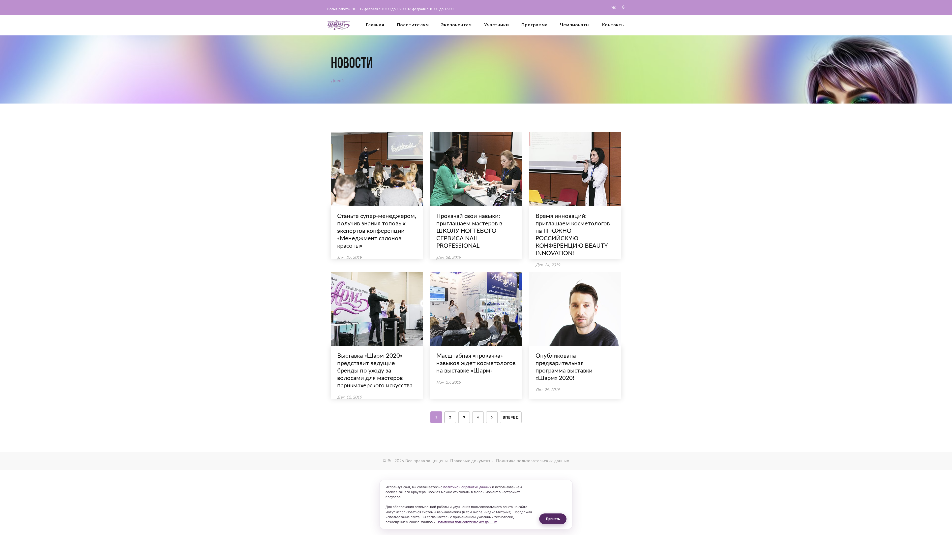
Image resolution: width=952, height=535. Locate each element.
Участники (496, 25)
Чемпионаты (575, 25)
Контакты (613, 25)
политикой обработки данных (467, 487)
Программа (534, 25)
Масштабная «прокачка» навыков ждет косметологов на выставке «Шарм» (476, 363)
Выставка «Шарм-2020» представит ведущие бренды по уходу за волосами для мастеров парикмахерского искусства (375, 371)
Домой (337, 81)
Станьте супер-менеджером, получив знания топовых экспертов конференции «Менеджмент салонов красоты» (376, 231)
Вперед (511, 417)
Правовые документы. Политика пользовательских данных (509, 461)
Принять (553, 519)
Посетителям (413, 25)
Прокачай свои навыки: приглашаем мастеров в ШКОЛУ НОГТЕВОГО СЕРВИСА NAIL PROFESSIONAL (469, 231)
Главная (375, 25)
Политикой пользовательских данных (467, 522)
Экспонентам (456, 25)
